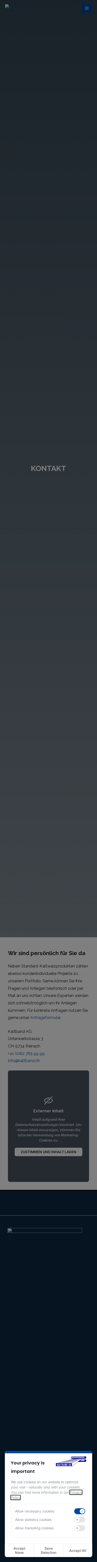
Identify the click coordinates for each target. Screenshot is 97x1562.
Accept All (77, 1550)
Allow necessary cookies (34, 1511)
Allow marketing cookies (34, 1528)
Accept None (19, 1550)
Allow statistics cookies (33, 1519)
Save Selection (48, 1550)
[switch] (79, 1511)
